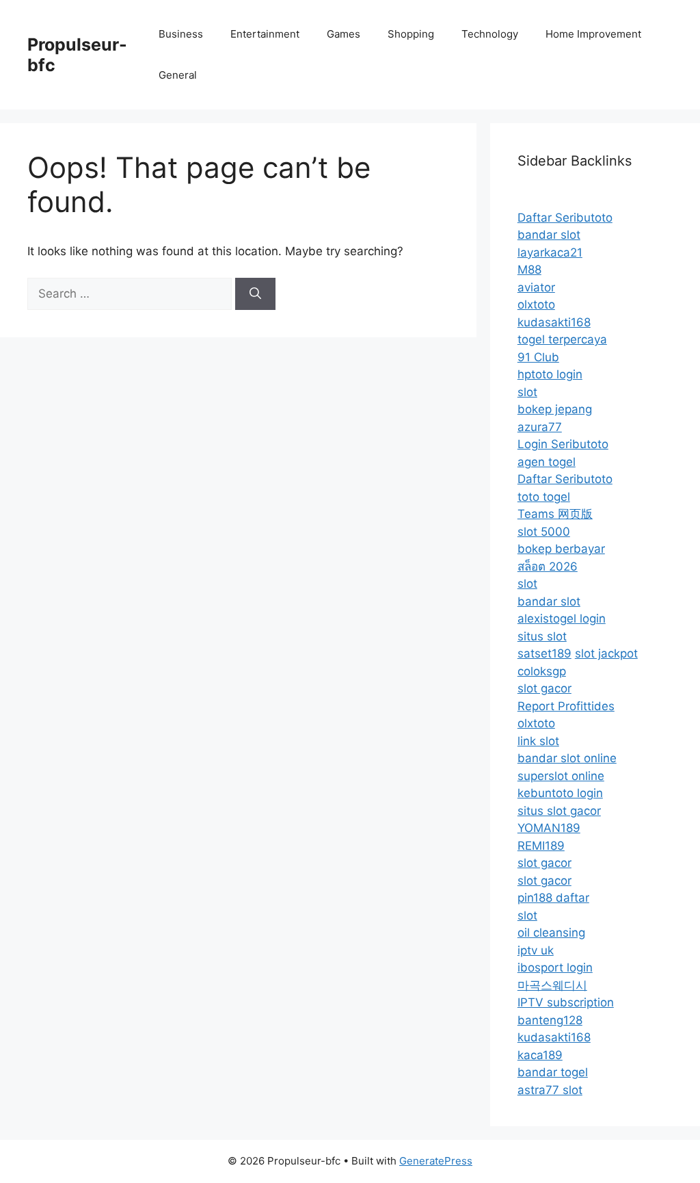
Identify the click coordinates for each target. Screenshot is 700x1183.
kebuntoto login (560, 793)
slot (527, 392)
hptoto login (549, 374)
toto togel (543, 497)
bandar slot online (567, 758)
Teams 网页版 (555, 514)
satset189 (544, 653)
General (178, 74)
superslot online (560, 776)
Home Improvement (593, 33)
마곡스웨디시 (552, 985)
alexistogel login (561, 618)
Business (181, 33)
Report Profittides (566, 706)
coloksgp (541, 671)
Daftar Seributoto (564, 217)
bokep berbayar (561, 549)
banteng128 (549, 1020)
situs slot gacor (559, 811)
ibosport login (555, 967)
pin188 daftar (553, 898)
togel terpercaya (562, 339)
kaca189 (540, 1055)
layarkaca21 (549, 252)
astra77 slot (549, 1090)
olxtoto (536, 304)
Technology (489, 33)
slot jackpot (606, 653)
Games (343, 33)
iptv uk (535, 950)
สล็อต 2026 (547, 566)
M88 (529, 269)
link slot (538, 741)
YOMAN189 (548, 828)
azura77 (539, 427)
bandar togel (552, 1072)
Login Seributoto (562, 444)
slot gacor (544, 688)
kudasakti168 (554, 322)
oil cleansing (551, 932)
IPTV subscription (565, 1002)
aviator (536, 287)
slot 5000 (543, 531)
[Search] (255, 294)
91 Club (538, 357)
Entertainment (264, 33)
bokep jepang (554, 409)
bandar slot (548, 235)
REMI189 (541, 846)
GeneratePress (435, 1160)
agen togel (546, 462)
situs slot (542, 636)
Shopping (411, 33)
